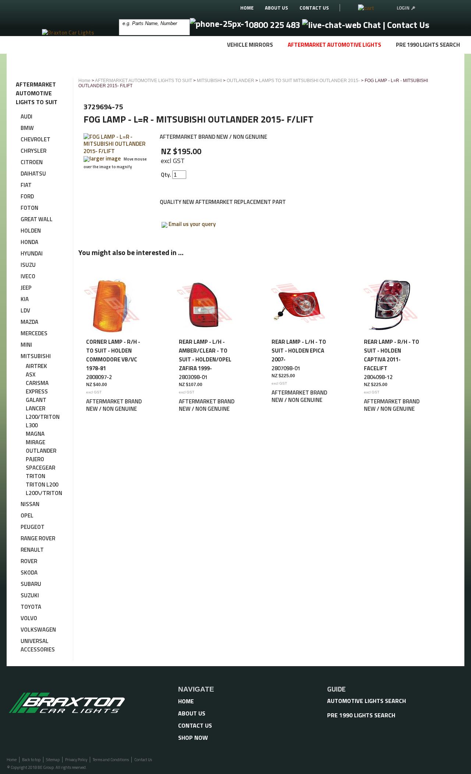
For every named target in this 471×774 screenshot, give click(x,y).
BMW (27, 128)
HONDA (29, 242)
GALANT (36, 400)
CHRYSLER (33, 150)
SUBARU (31, 584)
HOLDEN (31, 230)
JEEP (26, 287)
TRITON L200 (42, 484)
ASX (30, 374)
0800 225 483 (275, 24)
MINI (26, 344)
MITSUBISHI (36, 356)
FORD (27, 196)
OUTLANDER (41, 450)
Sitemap (53, 760)
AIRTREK (36, 366)
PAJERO (35, 459)
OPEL (27, 515)
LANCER (35, 408)
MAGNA (35, 434)
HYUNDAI (32, 253)
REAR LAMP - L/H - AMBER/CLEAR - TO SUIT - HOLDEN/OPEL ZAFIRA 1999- (205, 354)
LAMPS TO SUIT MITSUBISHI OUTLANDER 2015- (309, 80)
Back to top (31, 760)
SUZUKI (30, 595)
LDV (25, 310)
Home (84, 80)
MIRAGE (35, 442)
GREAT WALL (37, 219)
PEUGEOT (33, 527)
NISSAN (30, 504)
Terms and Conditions (111, 760)
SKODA (29, 572)
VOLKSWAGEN (38, 629)
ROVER (29, 561)
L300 (32, 425)
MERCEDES (34, 333)
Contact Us (408, 24)
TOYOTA (31, 606)
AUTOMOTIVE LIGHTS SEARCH (366, 700)
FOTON (29, 208)
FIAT (26, 185)
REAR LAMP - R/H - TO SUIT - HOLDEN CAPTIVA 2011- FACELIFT (391, 354)
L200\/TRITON (44, 493)
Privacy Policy (76, 760)
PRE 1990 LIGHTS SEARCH (428, 44)
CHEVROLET (35, 139)
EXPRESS (37, 391)
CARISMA (37, 383)
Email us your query (192, 224)
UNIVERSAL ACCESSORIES (38, 645)
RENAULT (32, 549)
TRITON (35, 476)
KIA (25, 299)
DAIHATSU (33, 173)
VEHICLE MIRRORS (250, 44)
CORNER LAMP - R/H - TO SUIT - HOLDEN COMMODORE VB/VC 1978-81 (113, 354)
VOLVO (29, 618)
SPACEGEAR (40, 467)
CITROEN (32, 162)
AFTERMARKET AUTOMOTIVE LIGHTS (334, 44)
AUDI (26, 116)
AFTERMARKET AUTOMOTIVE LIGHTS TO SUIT (143, 80)
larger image (105, 158)
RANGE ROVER (38, 538)
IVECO (28, 276)
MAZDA (29, 322)
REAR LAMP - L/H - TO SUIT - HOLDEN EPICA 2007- (299, 350)
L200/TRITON (43, 417)
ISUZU (28, 265)
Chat (372, 24)
